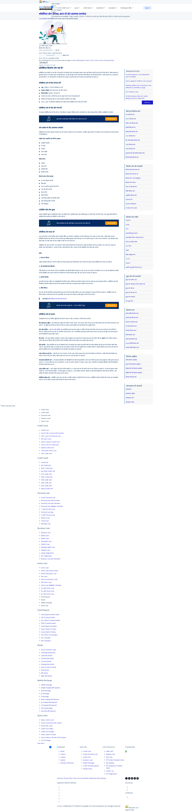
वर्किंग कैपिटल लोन (130, 191)
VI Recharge (45, 696)
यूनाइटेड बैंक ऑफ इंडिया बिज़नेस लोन (135, 153)
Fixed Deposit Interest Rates (50, 614)
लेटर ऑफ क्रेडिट (56, 329)
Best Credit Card (46, 486)
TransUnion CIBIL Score (48, 451)
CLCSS (128, 259)
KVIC (127, 229)
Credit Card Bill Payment (91, 766)
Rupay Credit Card (47, 489)
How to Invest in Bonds (48, 667)
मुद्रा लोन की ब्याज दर (131, 292)
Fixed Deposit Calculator (49, 626)
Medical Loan (45, 518)
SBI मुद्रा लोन (129, 301)
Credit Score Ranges (47, 732)
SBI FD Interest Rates (48, 617)
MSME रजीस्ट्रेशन (131, 204)
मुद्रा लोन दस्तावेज (130, 297)
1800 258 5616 (56, 14)
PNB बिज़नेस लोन (130, 144)
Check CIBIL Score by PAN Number (52, 433)
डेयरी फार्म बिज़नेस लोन (131, 339)
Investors (60, 778)
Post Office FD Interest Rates (50, 620)
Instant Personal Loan (48, 497)
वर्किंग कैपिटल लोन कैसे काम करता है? (57, 299)
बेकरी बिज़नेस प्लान (130, 335)
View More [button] (41, 743)
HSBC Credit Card (46, 477)
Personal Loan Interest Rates (50, 500)
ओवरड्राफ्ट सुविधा (130, 393)
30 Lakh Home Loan (47, 588)
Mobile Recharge (46, 685)
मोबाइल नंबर (66, 55)
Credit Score (45, 430)
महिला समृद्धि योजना (130, 254)
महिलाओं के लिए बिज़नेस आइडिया (134, 368)
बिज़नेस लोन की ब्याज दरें (132, 174)
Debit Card (109, 751)
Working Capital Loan (48, 547)
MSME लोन (129, 199)
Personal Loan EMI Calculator (50, 503)
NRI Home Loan (46, 582)
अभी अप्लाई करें (43, 63)
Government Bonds (47, 658)
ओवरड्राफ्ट (129, 389)
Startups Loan (45, 550)
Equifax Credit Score (47, 448)
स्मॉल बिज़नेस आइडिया (131, 360)
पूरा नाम (57, 50)
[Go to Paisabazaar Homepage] (46, 8)
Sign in (147, 8)
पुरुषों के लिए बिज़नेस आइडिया (133, 364)
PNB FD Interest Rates (48, 623)
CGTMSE (128, 246)
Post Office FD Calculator (49, 635)
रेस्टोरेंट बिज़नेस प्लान (131, 330)
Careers (63, 754)
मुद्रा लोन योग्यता (130, 288)
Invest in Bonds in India (48, 650)
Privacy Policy (109, 60)
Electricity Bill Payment (48, 711)
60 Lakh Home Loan (47, 594)
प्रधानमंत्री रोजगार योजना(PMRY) (135, 237)
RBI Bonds (44, 673)
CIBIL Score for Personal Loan (51, 436)
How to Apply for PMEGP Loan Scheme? (139, 81)
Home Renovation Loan (48, 574)
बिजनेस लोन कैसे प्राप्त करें (132, 169)
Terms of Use (99, 60)
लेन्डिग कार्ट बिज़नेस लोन (132, 123)
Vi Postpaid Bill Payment (49, 705)
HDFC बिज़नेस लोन (131, 119)
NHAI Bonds (45, 670)
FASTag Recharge (46, 708)
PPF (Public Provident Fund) (115, 760)
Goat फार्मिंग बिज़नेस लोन (132, 343)
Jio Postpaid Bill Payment (49, 702)
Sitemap (103, 778)
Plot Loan (44, 576)
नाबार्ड (127, 250)
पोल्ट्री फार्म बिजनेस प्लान (132, 317)
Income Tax (110, 771)
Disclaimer (85, 778)
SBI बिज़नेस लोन (130, 114)
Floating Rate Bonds (47, 664)
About (62, 751)
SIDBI (127, 225)
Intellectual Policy (94, 778)
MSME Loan (45, 538)
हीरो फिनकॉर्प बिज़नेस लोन (132, 157)
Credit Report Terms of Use (85, 60)
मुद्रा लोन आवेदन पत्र (131, 280)
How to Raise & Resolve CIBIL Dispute (53, 737)
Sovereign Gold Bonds (48, 653)
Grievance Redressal (67, 763)
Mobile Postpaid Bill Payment (50, 688)
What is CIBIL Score (47, 720)
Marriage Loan (45, 524)
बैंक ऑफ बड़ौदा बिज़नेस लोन (133, 140)
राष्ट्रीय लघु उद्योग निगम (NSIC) (134, 267)
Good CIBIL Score (47, 726)
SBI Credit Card (46, 465)
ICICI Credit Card (46, 474)
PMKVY (128, 263)
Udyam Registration (47, 553)
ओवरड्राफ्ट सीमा (130, 402)
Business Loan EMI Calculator (50, 559)
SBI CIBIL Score (46, 439)
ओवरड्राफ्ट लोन (130, 398)
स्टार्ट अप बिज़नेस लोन (131, 187)
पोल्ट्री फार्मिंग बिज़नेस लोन (132, 347)
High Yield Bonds (46, 676)
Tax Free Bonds (46, 661)
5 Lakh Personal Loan (48, 515)
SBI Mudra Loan (46, 541)
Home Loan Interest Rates (49, 571)
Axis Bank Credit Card (48, 471)
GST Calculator (46, 638)
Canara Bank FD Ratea (48, 632)
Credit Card (44, 462)
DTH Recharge (45, 740)
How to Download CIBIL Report (51, 723)
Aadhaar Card (110, 754)
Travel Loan (45, 521)
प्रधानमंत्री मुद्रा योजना (132, 233)
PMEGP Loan (45, 544)
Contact (63, 757)
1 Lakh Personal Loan (48, 509)
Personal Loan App (47, 512)
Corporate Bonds (46, 655)
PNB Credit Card (46, 480)
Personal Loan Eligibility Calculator (52, 506)
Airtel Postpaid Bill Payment (50, 699)
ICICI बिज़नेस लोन (130, 136)
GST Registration (46, 556)
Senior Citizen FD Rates (48, 629)
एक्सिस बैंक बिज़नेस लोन (132, 132)
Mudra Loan (45, 535)
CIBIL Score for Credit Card (49, 445)
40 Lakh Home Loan (47, 591)
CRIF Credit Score (46, 453)
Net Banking (110, 763)
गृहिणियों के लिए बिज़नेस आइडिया (134, 373)
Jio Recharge (45, 694)
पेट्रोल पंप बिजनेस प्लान (132, 322)
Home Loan (45, 568)
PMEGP (128, 220)
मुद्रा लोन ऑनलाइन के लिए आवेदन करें (135, 284)
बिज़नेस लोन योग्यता (131, 182)
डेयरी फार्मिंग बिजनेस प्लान (132, 313)
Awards (62, 760)
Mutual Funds (87, 769)
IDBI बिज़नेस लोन (130, 149)
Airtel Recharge (46, 691)
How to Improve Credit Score (50, 442)
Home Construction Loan (49, 579)
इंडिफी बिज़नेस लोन (130, 127)
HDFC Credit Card (46, 468)
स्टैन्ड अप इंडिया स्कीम (131, 242)
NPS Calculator (46, 641)
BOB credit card (46, 483)
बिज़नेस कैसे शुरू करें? (131, 377)
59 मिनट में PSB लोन (131, 208)
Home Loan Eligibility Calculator (51, 585)
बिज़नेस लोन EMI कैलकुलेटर (133, 178)
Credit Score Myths (47, 729)
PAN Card (109, 757)
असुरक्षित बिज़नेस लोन (131, 195)
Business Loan (45, 533)
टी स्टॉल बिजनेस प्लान (131, 326)
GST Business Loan (132, 92)
